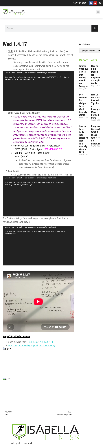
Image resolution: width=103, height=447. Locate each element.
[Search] (94, 28)
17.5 (51, 342)
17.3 (40, 342)
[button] (98, 12)
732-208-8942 (79, 3)
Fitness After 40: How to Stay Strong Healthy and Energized (84, 76)
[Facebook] (91, 3)
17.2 (35, 342)
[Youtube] (95, 3)
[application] (38, 91)
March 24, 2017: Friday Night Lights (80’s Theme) (31, 345)
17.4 (46, 342)
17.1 (30, 342)
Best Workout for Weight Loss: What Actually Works (83, 104)
